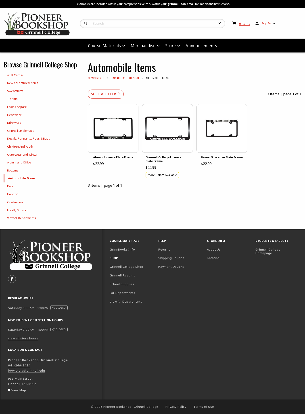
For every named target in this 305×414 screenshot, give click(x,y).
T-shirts (12, 99)
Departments (96, 78)
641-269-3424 (19, 365)
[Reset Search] (220, 23)
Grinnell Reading (122, 275)
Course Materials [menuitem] (104, 45)
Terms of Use (204, 407)
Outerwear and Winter (22, 155)
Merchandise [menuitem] (143, 45)
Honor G (13, 194)
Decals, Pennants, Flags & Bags (28, 138)
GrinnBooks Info (132, 249)
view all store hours (23, 338)
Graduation (15, 202)
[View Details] (113, 128)
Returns (164, 249)
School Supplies (122, 284)
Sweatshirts (15, 91)
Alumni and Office (19, 162)
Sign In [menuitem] (266, 23)
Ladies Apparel (17, 107)
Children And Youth (20, 146)
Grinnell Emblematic (20, 131)
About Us (214, 249)
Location (213, 258)
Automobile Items (22, 178)
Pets (10, 186)
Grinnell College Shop (125, 78)
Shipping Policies (171, 258)
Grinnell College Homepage (278, 251)
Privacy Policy (175, 407)
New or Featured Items (22, 83)
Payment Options (171, 267)
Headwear (14, 115)
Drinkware (14, 123)
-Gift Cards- (15, 75)
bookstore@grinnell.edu (26, 370)
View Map (18, 390)
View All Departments (21, 218)
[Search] (85, 23)
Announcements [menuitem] (201, 45)
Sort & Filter (104, 94)
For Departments (122, 293)
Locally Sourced (17, 210)
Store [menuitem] (170, 45)
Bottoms (12, 170)
